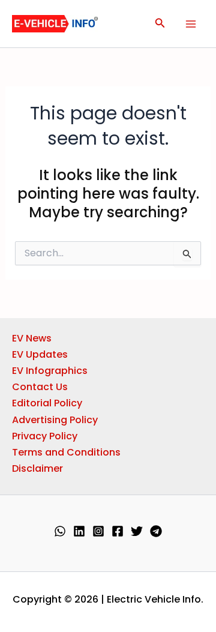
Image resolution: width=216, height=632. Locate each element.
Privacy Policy (44, 436)
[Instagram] (98, 531)
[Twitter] (137, 531)
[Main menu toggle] (191, 24)
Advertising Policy (55, 420)
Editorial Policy (47, 403)
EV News (32, 338)
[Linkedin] (79, 531)
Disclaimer (37, 468)
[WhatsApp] (60, 531)
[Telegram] (156, 531)
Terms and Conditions (66, 452)
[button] (160, 24)
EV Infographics (50, 371)
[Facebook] (118, 531)
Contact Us (40, 387)
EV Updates (40, 354)
